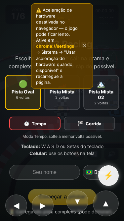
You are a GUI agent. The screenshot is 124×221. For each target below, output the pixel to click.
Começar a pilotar (62, 196)
